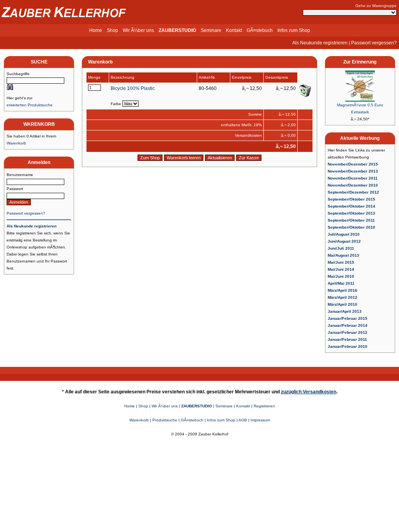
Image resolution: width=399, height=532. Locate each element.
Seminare (211, 30)
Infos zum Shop (293, 30)
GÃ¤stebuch (260, 30)
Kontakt (234, 30)
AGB (242, 420)
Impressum (260, 420)
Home (95, 30)
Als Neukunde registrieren (320, 43)
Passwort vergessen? (374, 43)
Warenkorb (16, 143)
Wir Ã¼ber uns (138, 30)
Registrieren (264, 406)
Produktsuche (164, 420)
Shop (112, 30)
